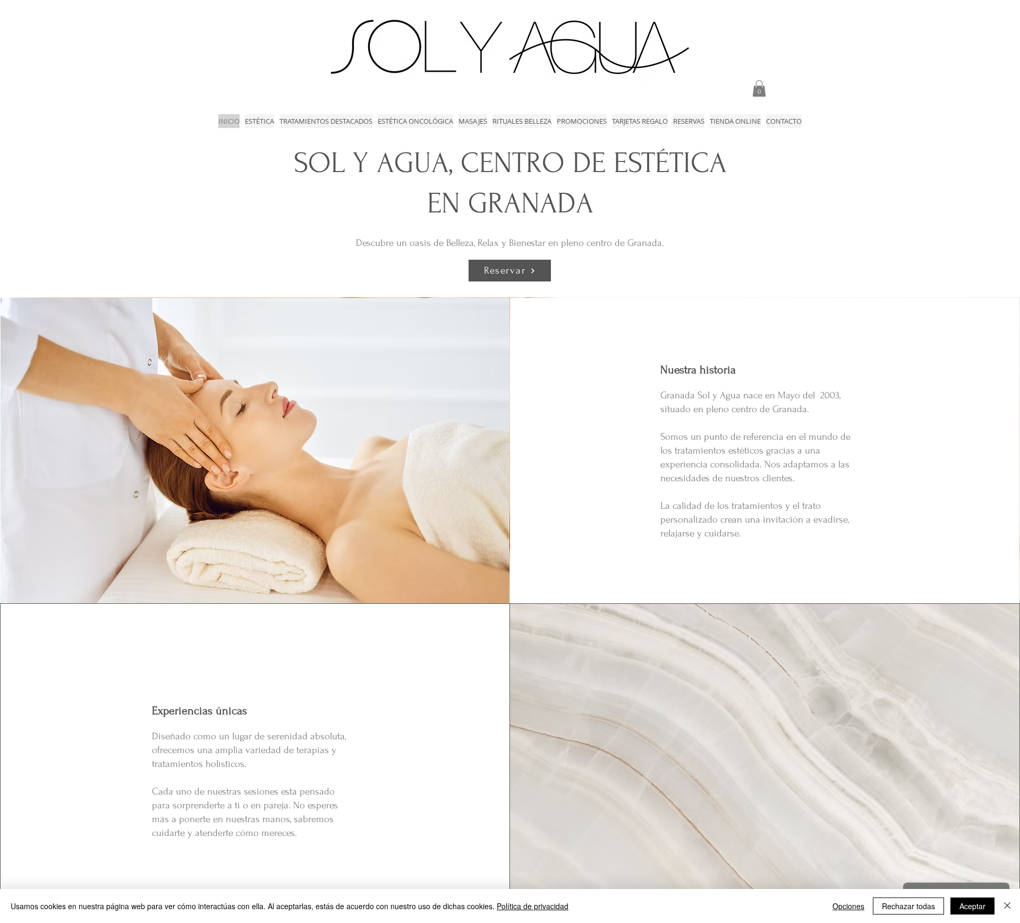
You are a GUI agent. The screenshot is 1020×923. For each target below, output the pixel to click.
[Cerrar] (1007, 906)
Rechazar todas (908, 906)
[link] (759, 88)
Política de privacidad (532, 906)
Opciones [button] (848, 906)
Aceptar (972, 906)
